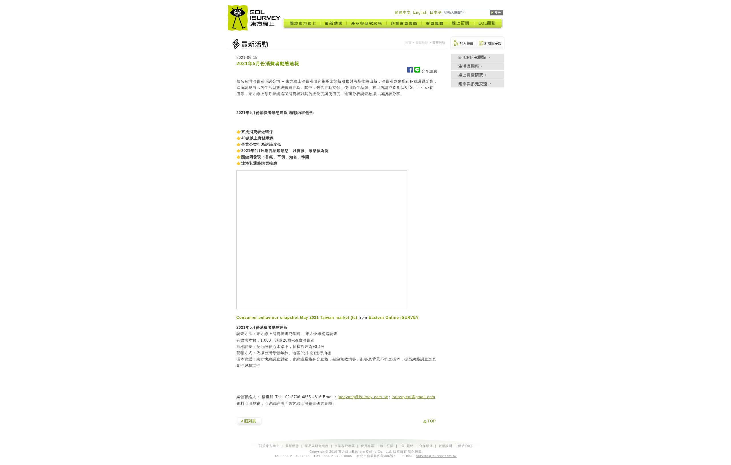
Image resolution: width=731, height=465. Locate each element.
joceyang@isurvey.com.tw (363, 397)
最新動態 (422, 42)
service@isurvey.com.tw (436, 456)
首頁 (408, 42)
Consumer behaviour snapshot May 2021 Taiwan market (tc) (296, 317)
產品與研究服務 (317, 446)
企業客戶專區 (344, 446)
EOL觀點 (406, 446)
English (420, 12)
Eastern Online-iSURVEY (394, 317)
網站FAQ (465, 446)
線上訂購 (387, 446)
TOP (431, 421)
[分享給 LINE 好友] (417, 71)
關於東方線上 (269, 446)
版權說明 (445, 446)
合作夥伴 (426, 446)
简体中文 (403, 12)
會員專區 (367, 446)
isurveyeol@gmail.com (413, 397)
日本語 (436, 12)
